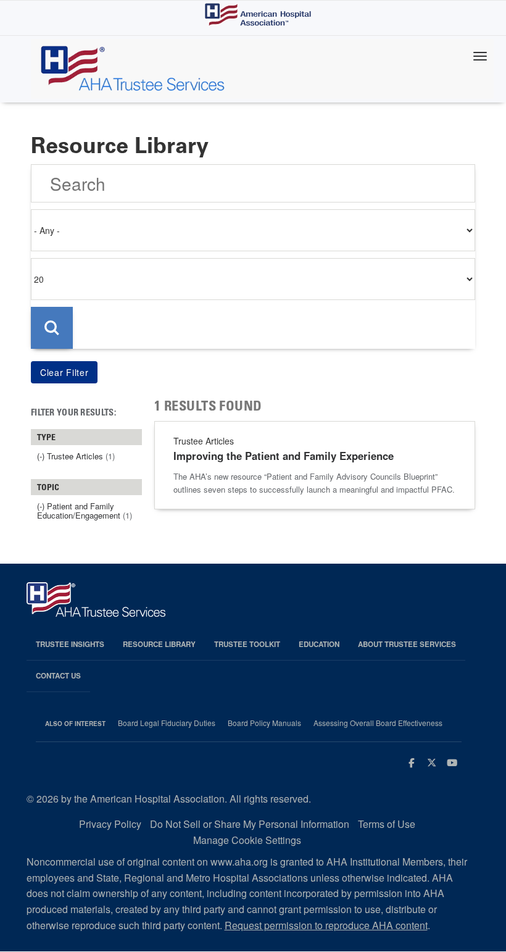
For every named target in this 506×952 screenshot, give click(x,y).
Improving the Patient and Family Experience (283, 455)
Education (319, 644)
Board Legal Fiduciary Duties (166, 723)
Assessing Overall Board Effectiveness (377, 723)
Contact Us (58, 675)
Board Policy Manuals (264, 723)
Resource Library (159, 644)
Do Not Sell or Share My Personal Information (249, 824)
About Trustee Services (407, 644)
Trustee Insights (70, 644)
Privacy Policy (110, 824)
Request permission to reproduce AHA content (326, 925)
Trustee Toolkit (247, 644)
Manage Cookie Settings (247, 840)
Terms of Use (386, 824)
